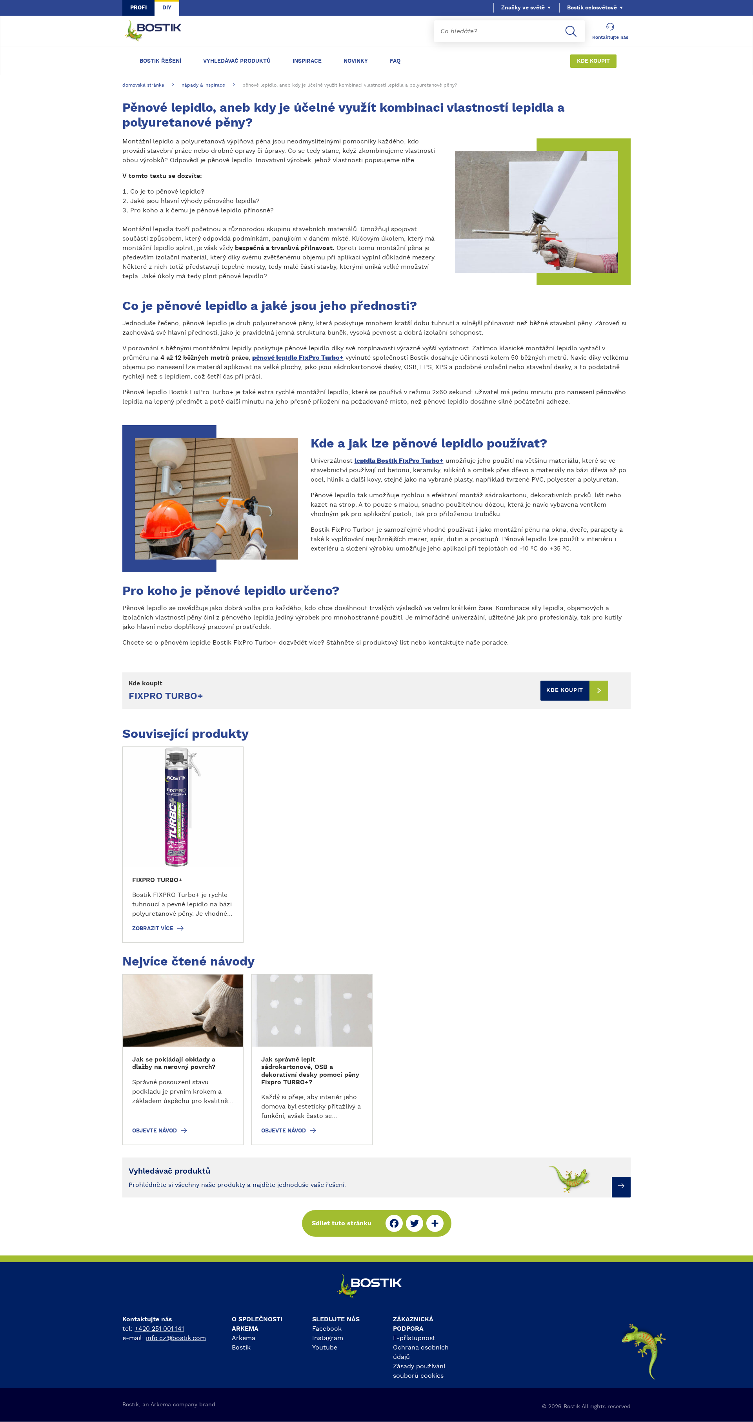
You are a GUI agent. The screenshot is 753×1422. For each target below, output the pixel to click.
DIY (166, 8)
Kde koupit (593, 61)
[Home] (159, 31)
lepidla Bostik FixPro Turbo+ (399, 461)
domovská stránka (143, 85)
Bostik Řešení (160, 61)
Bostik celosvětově (592, 8)
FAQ (395, 61)
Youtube (324, 1347)
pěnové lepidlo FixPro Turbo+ (298, 358)
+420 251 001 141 (159, 1329)
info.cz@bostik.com (176, 1338)
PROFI (138, 8)
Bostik (241, 1347)
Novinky (356, 61)
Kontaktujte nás (610, 37)
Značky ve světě (523, 8)
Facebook (327, 1329)
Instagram (327, 1338)
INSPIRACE (307, 61)
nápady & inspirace (203, 85)
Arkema (243, 1338)
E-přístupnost (414, 1338)
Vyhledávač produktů (237, 61)
